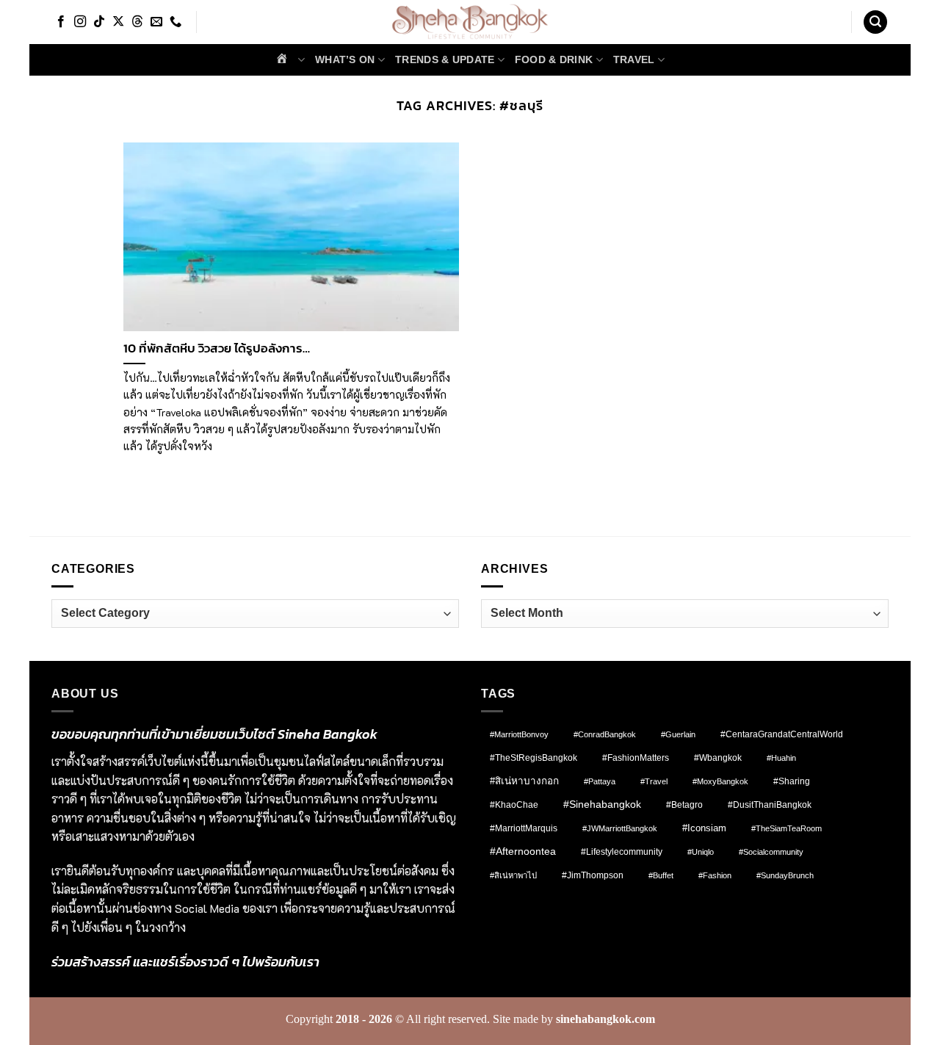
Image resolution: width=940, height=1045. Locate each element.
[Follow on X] (118, 22)
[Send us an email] (156, 22)
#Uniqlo (700, 851)
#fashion (714, 875)
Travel (634, 59)
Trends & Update (444, 59)
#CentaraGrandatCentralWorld (781, 734)
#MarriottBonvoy (519, 734)
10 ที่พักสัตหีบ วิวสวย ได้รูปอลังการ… (216, 349)
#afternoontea (523, 851)
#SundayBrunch (785, 875)
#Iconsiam (704, 828)
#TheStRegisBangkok (533, 758)
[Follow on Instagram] (80, 22)
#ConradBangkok (605, 734)
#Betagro (684, 805)
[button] (875, 22)
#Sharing (791, 781)
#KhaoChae (514, 805)
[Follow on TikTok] (99, 22)
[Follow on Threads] (137, 22)
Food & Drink (554, 59)
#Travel (654, 781)
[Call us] (175, 22)
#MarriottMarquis (523, 828)
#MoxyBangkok (720, 781)
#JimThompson (592, 875)
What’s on (345, 59)
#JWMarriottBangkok (619, 828)
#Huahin (781, 757)
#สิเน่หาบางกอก (524, 781)
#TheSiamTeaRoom (786, 828)
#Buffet (660, 875)
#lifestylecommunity (621, 852)
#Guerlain (678, 734)
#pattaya (599, 781)
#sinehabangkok (602, 804)
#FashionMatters (635, 758)
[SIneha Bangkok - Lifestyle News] (470, 22)
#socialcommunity (771, 851)
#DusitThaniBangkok (769, 804)
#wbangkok (718, 758)
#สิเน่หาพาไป (513, 875)
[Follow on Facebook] (61, 22)
